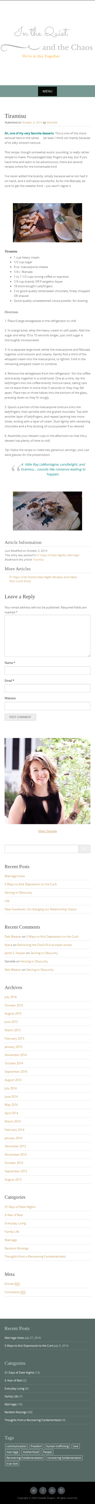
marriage (12, 1452)
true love (12, 1463)
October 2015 (14, 1005)
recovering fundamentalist (64, 1458)
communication (16, 1446)
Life (7, 901)
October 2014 (14, 1063)
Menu (47, 91)
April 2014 (11, 1113)
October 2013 (14, 1163)
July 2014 (11, 1088)
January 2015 (13, 1047)
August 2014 (13, 1080)
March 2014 (13, 1121)
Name (10, 663)
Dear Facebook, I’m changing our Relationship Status (41, 909)
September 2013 (16, 1171)
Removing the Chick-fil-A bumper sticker (44, 945)
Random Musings (17, 1248)
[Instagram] (61, 1490)
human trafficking (57, 1446)
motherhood (31, 1452)
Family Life (12, 1232)
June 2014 (11, 1096)
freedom (36, 1446)
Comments (15, 1292)
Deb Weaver (13, 936)
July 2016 (11, 997)
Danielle (52, 122)
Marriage (73, 555)
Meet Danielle (47, 831)
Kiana (8, 945)
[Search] (84, 849)
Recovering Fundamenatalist (24, 1458)
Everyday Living (15, 1223)
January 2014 (13, 1138)
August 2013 (13, 1179)
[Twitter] (33, 1490)
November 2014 (16, 1055)
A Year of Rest (14, 1215)
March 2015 (13, 1030)
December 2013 (15, 1146)
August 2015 (13, 1013)
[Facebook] (43, 1490)
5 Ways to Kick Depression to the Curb (31, 884)
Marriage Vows (15, 876)
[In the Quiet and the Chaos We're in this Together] (47, 42)
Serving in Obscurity (18, 892)
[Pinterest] (52, 1490)
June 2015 (11, 1022)
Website (10, 698)
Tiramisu (38, 559)
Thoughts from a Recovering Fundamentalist (35, 1256)
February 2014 (14, 1130)
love (75, 1446)
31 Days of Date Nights (51, 555)
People (47, 1452)
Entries (12, 1284)
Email (9, 680)
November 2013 (16, 1154)
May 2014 (11, 1105)
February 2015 (14, 1038)
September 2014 (16, 1071)
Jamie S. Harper (15, 953)
